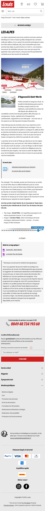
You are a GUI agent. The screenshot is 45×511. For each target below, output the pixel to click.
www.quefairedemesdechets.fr (20, 438)
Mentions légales (7, 392)
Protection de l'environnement (12, 416)
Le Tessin (22, 238)
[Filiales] (21, 4)
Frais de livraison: (9, 505)
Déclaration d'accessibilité (10, 413)
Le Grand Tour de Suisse (14, 254)
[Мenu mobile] (2, 11)
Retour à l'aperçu (24, 25)
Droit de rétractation (8, 402)
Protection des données (10, 399)
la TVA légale (26, 503)
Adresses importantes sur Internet (23, 167)
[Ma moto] (28, 4)
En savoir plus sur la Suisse (21, 171)
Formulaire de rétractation (10, 406)
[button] (41, 11)
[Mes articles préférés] (35, 4)
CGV (3, 395)
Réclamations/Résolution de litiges (13, 409)
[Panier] (42, 4)
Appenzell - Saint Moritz (14, 250)
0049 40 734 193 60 (25, 324)
